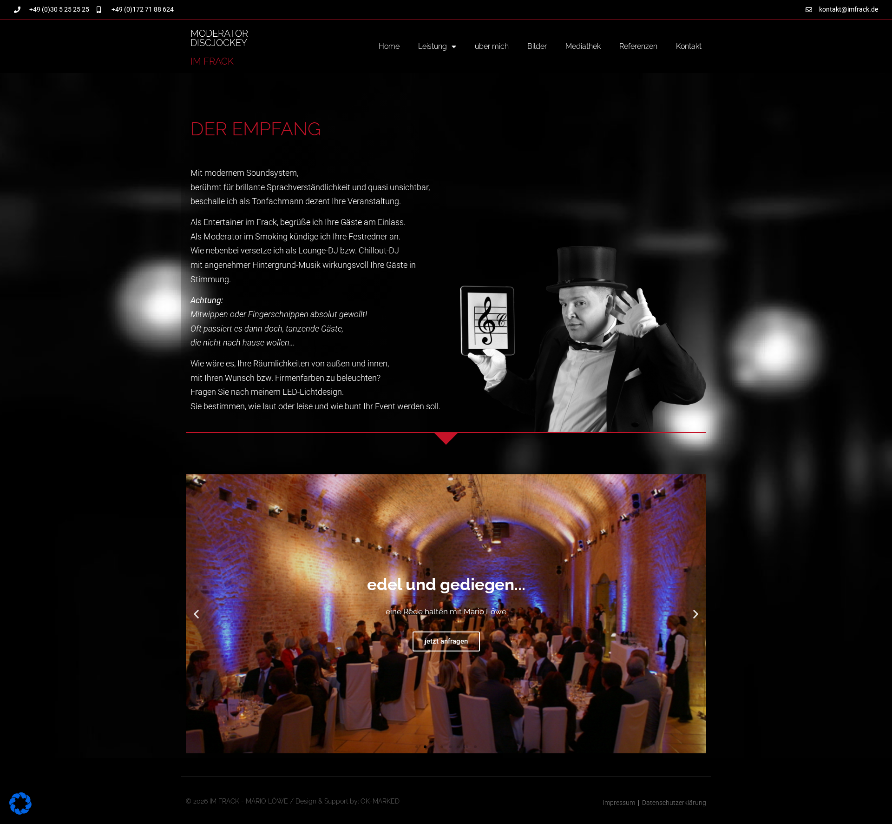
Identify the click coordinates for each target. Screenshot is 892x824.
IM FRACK (212, 61)
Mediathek (583, 46)
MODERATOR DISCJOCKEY (219, 38)
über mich (492, 46)
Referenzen (638, 46)
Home (389, 46)
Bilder (537, 46)
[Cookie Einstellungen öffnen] (20, 812)
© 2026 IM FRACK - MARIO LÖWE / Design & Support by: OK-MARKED (293, 801)
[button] (196, 614)
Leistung (432, 46)
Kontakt (689, 46)
